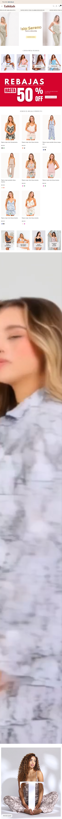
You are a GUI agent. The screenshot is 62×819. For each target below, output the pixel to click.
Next (60, 28)
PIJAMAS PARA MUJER (54, 244)
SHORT (8, 66)
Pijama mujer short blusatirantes (9, 142)
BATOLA (39, 66)
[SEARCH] (53, 6)
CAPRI (23, 66)
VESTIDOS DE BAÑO (23, 245)
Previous (1, 28)
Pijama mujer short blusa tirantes (30, 142)
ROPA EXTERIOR (8, 245)
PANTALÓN (54, 66)
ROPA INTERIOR (39, 245)
